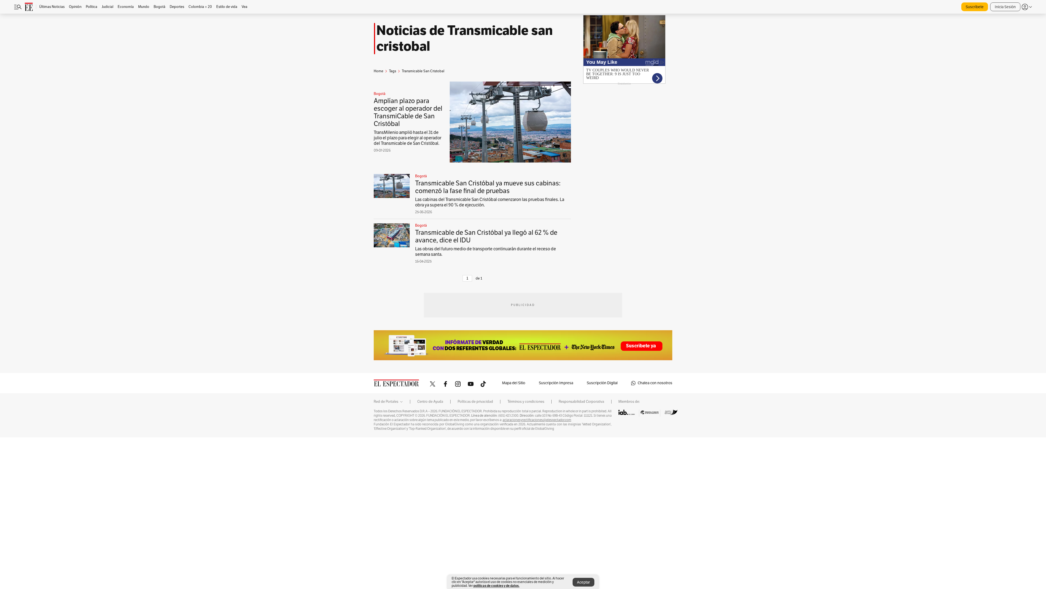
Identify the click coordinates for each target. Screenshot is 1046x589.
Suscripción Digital (602, 383)
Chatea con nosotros (655, 383)
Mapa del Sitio (513, 383)
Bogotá (379, 94)
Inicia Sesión (1005, 7)
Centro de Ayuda (430, 402)
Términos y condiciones (525, 402)
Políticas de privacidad (475, 402)
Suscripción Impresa (556, 383)
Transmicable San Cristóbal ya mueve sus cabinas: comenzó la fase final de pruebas (488, 187)
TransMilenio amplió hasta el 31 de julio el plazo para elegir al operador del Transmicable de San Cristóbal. (407, 138)
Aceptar (583, 582)
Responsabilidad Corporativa (581, 402)
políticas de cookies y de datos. (496, 586)
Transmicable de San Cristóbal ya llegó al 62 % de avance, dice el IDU (486, 236)
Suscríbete (975, 7)
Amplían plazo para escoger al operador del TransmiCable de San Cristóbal (408, 112)
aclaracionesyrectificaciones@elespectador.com (537, 420)
